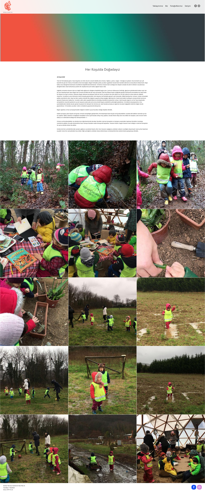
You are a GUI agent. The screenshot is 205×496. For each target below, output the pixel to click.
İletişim (188, 6)
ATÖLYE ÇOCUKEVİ (7, 6)
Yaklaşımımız (158, 6)
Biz (166, 6)
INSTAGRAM (199, 6)
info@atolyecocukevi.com (11, 492)
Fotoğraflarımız (176, 6)
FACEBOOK (195, 6)
